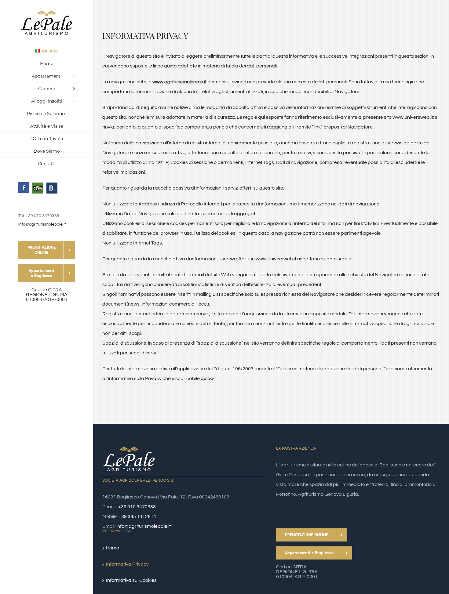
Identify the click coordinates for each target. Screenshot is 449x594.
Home (112, 547)
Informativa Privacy (127, 564)
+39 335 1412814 (137, 516)
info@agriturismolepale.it (42, 224)
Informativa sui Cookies (131, 580)
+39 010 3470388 (137, 506)
